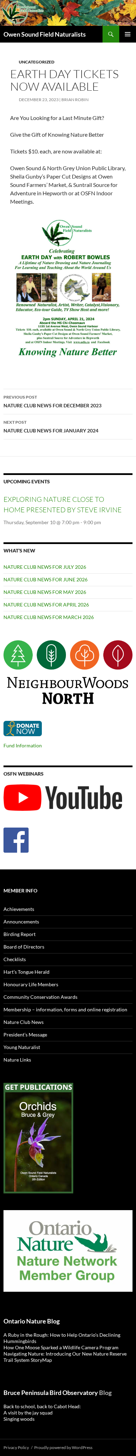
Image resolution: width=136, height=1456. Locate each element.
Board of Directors (23, 947)
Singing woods (19, 1419)
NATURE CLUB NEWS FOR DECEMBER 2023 (52, 401)
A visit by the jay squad (28, 1413)
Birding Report (19, 934)
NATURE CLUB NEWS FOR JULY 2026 (44, 567)
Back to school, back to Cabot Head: (42, 1406)
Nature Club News (23, 1022)
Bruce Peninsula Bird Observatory (50, 1392)
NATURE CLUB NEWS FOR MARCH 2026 (48, 617)
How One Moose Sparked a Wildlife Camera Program (61, 1347)
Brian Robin (75, 99)
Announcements (21, 922)
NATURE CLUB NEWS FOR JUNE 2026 (45, 579)
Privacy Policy (16, 1447)
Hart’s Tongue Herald (26, 972)
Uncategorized (36, 62)
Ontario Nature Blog (31, 1321)
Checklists (14, 959)
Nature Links (17, 1060)
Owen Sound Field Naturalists (44, 34)
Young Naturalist (21, 1047)
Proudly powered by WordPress (63, 1447)
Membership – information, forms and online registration (65, 1009)
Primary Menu (127, 34)
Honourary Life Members (30, 984)
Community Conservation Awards (40, 997)
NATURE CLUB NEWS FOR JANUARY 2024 (50, 426)
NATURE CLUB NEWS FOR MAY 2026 (44, 592)
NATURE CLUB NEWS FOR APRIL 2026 (46, 605)
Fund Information (22, 745)
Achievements (18, 909)
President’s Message (25, 1035)
